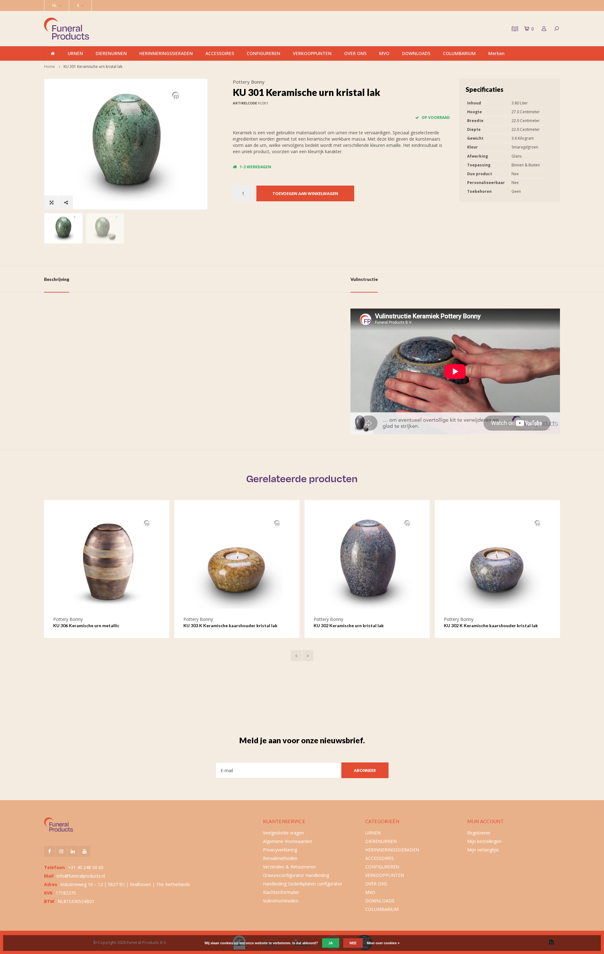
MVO (384, 53)
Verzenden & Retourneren (289, 867)
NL (54, 5)
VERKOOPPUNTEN (312, 53)
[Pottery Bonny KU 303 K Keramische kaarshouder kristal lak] (236, 562)
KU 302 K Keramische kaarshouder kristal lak (491, 625)
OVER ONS (355, 53)
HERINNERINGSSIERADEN (166, 53)
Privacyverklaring (280, 850)
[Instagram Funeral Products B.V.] (61, 851)
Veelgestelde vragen (283, 833)
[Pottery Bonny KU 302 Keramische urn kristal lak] (367, 562)
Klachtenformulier (281, 892)
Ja (330, 943)
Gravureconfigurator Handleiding (296, 875)
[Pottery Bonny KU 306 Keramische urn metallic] (106, 562)
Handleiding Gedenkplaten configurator (302, 884)
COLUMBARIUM (459, 53)
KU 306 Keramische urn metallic (86, 625)
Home (49, 66)
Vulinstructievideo (281, 901)
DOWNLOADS (416, 53)
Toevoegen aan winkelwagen (305, 193)
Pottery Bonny (249, 82)
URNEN (75, 53)
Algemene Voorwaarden (287, 841)
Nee (353, 943)
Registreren (478, 833)
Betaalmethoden (280, 858)
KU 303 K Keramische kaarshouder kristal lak (230, 625)
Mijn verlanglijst (483, 850)
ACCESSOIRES (219, 53)
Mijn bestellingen (484, 841)
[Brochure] (514, 28)
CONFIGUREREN (263, 53)
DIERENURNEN (111, 53)
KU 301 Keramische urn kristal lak (93, 66)
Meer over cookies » (383, 943)
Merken (496, 53)
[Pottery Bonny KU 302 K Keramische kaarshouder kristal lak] (497, 562)
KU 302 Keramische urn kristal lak (349, 625)
